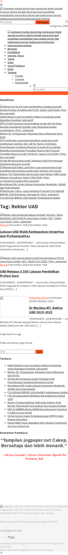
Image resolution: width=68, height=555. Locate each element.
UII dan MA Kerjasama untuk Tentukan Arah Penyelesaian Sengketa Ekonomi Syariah (31, 380)
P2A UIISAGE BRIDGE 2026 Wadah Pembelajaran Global (30, 197)
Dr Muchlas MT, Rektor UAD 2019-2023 (46, 310)
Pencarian (42, 22)
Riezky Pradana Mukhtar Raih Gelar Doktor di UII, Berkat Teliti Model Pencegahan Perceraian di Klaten (37, 404)
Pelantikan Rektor (39, 297)
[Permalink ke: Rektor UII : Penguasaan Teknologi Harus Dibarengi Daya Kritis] (34, 130)
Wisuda (4, 225)
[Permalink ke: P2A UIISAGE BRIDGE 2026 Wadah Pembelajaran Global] (34, 194)
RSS (12, 537)
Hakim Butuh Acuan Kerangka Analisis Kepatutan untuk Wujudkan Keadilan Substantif (30, 118)
